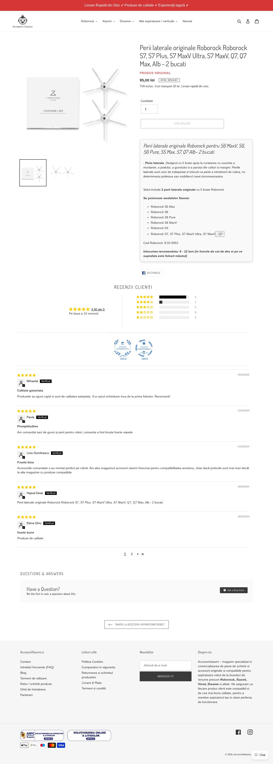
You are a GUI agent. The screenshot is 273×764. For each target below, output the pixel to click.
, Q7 (220, 234)
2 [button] (132, 554)
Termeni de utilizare (33, 678)
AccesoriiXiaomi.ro (243, 754)
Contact (25, 661)
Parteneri (26, 695)
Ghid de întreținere (33, 689)
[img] (26, 375)
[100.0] (122, 348)
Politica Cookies (92, 661)
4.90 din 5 (98, 309)
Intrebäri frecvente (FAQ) (37, 667)
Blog (23, 672)
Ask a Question (235, 590)
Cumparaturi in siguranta (98, 667)
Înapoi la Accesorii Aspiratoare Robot (140, 624)
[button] (145, 297)
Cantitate (147, 101)
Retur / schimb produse (36, 684)
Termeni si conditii (94, 688)
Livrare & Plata (92, 682)
